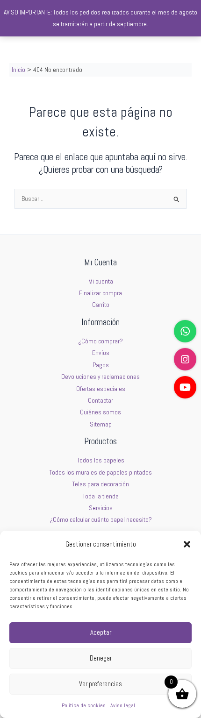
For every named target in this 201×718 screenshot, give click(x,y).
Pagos (101, 365)
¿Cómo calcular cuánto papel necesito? (101, 520)
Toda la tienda (101, 496)
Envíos (100, 353)
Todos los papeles (100, 460)
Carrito (100, 305)
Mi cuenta (100, 281)
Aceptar (100, 632)
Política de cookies (84, 705)
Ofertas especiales (100, 389)
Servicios (101, 508)
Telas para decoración (100, 484)
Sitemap (101, 424)
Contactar (100, 401)
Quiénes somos (100, 412)
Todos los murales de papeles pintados (101, 472)
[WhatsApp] (185, 331)
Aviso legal (122, 705)
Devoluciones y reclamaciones (100, 377)
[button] (187, 544)
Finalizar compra (100, 293)
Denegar (101, 658)
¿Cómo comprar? (100, 341)
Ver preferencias (100, 683)
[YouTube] (185, 387)
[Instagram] (185, 359)
